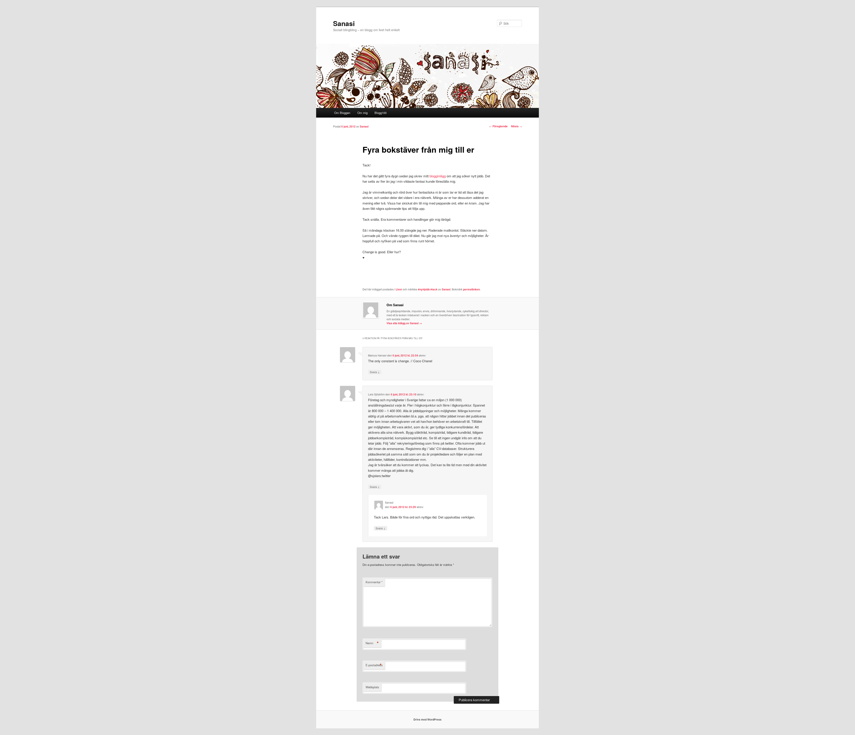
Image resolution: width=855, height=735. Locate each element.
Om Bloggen (342, 113)
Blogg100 (381, 113)
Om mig (362, 113)
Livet (399, 289)
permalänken (471, 289)
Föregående (498, 126)
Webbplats (372, 687)
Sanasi (344, 23)
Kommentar (374, 582)
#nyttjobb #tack (428, 289)
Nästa (516, 126)
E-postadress (374, 665)
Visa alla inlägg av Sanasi (404, 323)
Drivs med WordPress (427, 719)
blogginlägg (438, 176)
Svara (375, 372)
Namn (372, 643)
